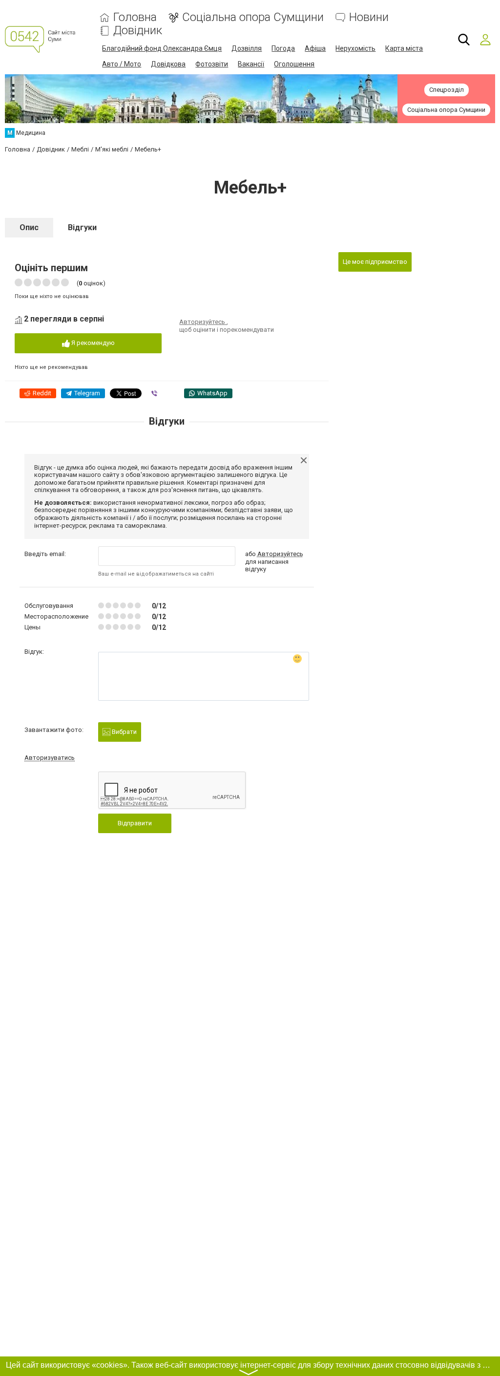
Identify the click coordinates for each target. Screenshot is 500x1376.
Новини (369, 17)
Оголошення (294, 64)
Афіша (315, 48)
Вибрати (123, 731)
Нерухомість (355, 48)
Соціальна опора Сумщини (253, 17)
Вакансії (251, 64)
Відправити (135, 823)
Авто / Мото (121, 64)
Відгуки (82, 227)
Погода (283, 48)
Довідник (137, 30)
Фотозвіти (211, 64)
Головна (135, 17)
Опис (29, 227)
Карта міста (404, 48)
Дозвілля (246, 48)
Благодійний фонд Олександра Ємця (162, 48)
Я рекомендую (92, 342)
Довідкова (168, 64)
